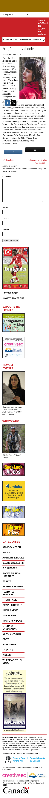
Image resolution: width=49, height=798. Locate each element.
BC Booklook (24, 5)
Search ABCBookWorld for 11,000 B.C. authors (43, 27)
